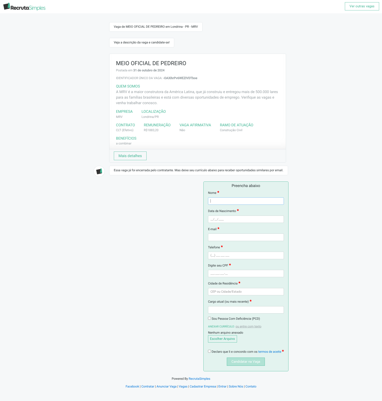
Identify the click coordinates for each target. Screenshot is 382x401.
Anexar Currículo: (221, 326)
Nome (212, 193)
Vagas (183, 386)
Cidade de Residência (223, 283)
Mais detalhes (130, 156)
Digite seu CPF (218, 265)
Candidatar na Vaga (245, 362)
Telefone (214, 247)
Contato (250, 386)
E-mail (212, 229)
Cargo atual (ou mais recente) (228, 302)
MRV (119, 117)
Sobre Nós (236, 386)
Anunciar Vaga (167, 386)
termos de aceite (270, 352)
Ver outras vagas (362, 6)
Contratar (147, 386)
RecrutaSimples (199, 379)
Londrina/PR (150, 117)
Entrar (222, 386)
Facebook (132, 386)
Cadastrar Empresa (203, 386)
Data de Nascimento (222, 211)
